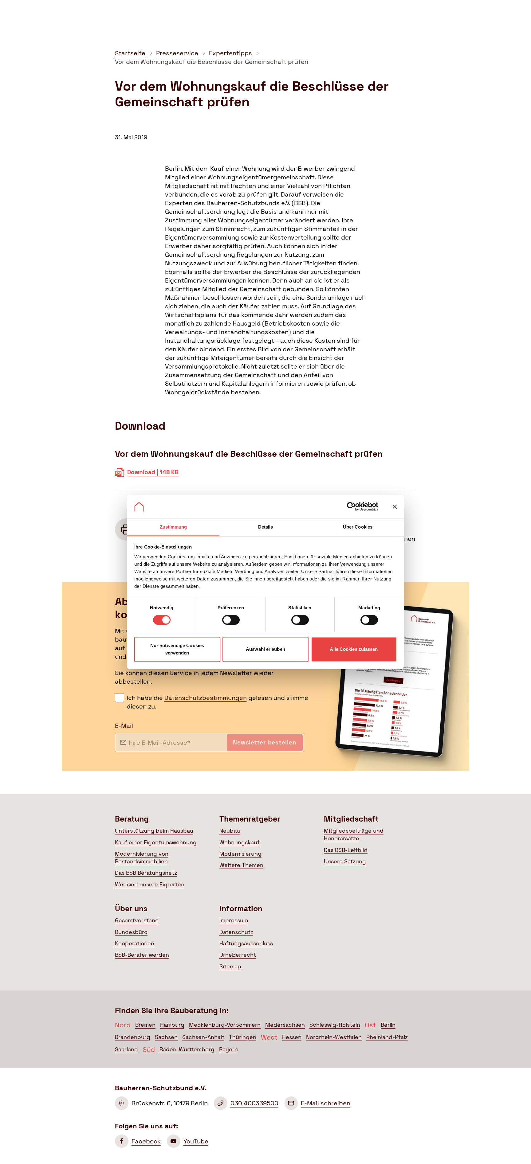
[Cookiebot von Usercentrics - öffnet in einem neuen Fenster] (351, 506)
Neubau (229, 830)
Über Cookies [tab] (357, 526)
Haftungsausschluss (246, 943)
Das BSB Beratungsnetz (146, 872)
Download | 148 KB (153, 474)
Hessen (291, 1037)
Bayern (228, 1049)
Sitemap (230, 966)
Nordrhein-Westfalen (334, 1037)
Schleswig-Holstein (334, 1024)
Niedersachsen (285, 1024)
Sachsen (166, 1037)
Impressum (233, 920)
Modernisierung (240, 853)
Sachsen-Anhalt (203, 1037)
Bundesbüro (131, 932)
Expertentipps (230, 53)
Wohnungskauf (239, 842)
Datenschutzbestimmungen (205, 698)
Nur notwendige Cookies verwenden (177, 649)
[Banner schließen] (395, 507)
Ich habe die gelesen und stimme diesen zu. (217, 702)
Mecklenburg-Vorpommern (225, 1024)
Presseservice (177, 53)
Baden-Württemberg (186, 1049)
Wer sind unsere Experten (149, 884)
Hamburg (172, 1024)
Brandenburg (132, 1037)
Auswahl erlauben (265, 649)
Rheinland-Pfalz (387, 1037)
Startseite (130, 53)
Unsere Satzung (345, 861)
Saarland (126, 1049)
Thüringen (242, 1037)
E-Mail (124, 726)
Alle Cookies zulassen (354, 649)
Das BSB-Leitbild (346, 850)
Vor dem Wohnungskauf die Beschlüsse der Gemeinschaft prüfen (211, 62)
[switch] (231, 620)
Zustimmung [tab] (173, 526)
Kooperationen (134, 943)
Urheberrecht (237, 954)
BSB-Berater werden (142, 954)
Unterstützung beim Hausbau (154, 830)
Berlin (388, 1024)
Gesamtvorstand (137, 920)
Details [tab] (265, 526)
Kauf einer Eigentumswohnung (156, 842)
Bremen (145, 1024)
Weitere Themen (241, 865)
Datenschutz (236, 932)
